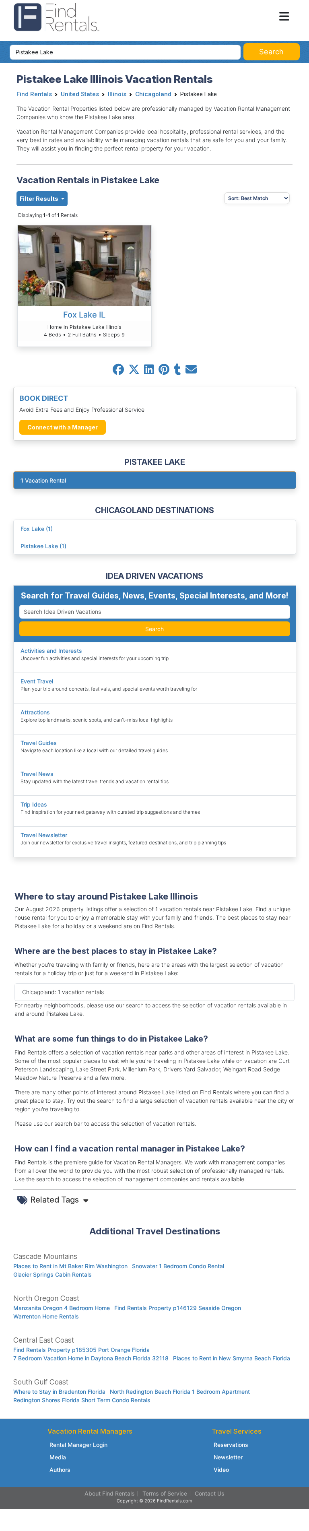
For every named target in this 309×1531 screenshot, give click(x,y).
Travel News (37, 773)
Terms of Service (164, 1493)
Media (57, 1457)
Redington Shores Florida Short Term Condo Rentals (81, 1400)
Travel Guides (39, 742)
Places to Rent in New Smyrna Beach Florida (231, 1358)
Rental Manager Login (78, 1444)
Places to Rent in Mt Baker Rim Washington (70, 1266)
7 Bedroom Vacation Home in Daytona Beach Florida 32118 (91, 1358)
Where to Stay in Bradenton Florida (59, 1391)
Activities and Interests (51, 650)
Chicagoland (153, 94)
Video (221, 1469)
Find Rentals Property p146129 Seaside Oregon (177, 1307)
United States (80, 94)
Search (154, 628)
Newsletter (228, 1457)
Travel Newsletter (44, 835)
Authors (59, 1469)
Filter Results (40, 198)
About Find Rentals (109, 1493)
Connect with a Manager (62, 427)
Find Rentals (34, 94)
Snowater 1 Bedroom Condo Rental (178, 1266)
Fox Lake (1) (37, 528)
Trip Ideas (34, 804)
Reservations (231, 1444)
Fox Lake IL (84, 315)
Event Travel (37, 681)
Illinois (117, 94)
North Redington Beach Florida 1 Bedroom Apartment (180, 1391)
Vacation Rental (43, 480)
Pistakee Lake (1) (43, 546)
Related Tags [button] (56, 1200)
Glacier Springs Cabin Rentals (52, 1274)
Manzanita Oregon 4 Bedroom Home (61, 1307)
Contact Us (210, 1493)
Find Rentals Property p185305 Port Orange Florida (81, 1349)
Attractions (35, 712)
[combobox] (125, 52)
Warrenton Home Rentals (46, 1316)
